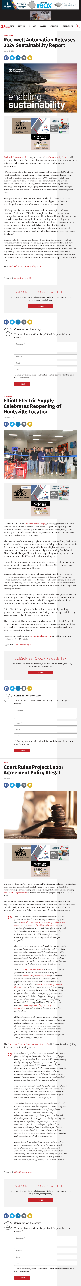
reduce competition (42, 975)
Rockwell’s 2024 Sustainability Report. (26, 266)
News (12, 26)
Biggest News (27, 1172)
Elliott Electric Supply (36, 523)
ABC (15, 1172)
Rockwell (17, 278)
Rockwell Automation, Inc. (16, 157)
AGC (19, 1172)
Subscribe (54, 26)
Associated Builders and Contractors (43, 925)
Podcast (32, 26)
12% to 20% (28, 975)
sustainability (27, 278)
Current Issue (67, 26)
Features (21, 26)
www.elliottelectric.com (40, 635)
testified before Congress (33, 969)
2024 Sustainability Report (56, 157)
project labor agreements (15, 892)
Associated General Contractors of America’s (28, 1044)
